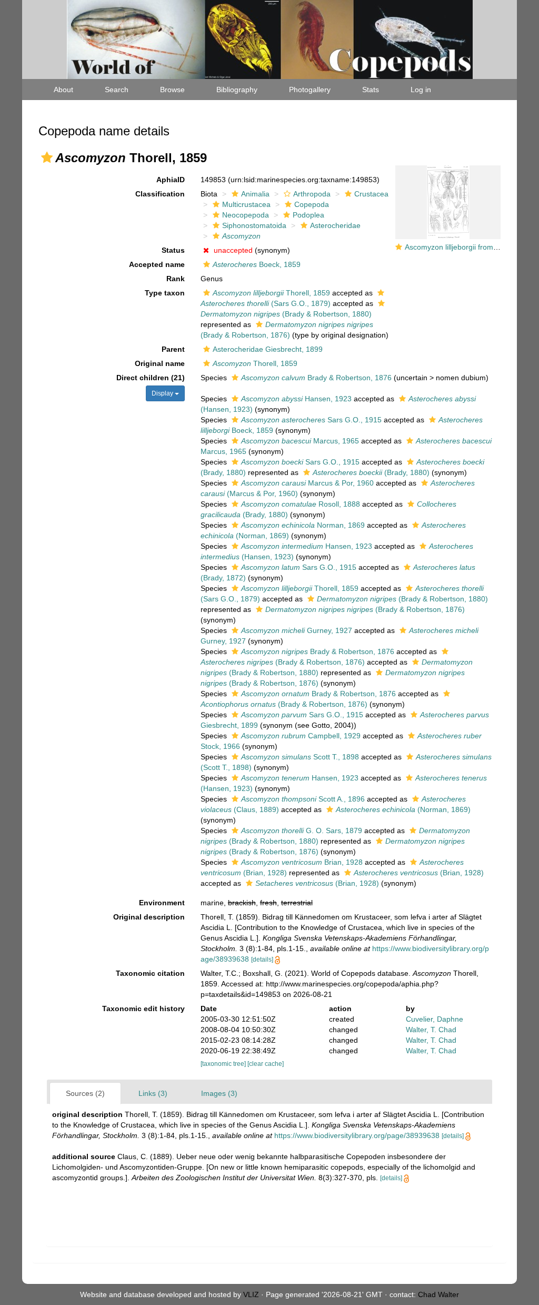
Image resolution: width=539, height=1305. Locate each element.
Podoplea (308, 215)
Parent (173, 349)
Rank (175, 278)
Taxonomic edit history (143, 1008)
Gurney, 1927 (296, 630)
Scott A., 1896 (303, 799)
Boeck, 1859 (257, 264)
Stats (370, 89)
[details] (262, 959)
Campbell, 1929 (301, 735)
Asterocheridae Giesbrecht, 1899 (268, 349)
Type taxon (165, 293)
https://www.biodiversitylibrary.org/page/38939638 (357, 1135)
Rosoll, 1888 (300, 504)
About (63, 89)
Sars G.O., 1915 (311, 420)
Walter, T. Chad (431, 1029)
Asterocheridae (335, 225)
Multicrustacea (246, 204)
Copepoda (311, 204)
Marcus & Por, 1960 (307, 483)
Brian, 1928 (302, 862)
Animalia (255, 194)
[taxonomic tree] (224, 1063)
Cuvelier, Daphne (434, 1019)
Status (173, 250)
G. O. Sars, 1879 (301, 830)
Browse (172, 89)
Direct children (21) (150, 377)
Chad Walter (438, 1294)
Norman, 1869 (303, 525)
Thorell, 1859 (271, 293)
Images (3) (219, 1093)
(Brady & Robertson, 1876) (365, 609)
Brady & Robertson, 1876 (316, 377)
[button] (46, 157)
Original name (160, 363)
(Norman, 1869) (403, 809)
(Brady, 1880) (371, 472)
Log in (421, 89)
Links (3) (152, 1093)
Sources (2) (85, 1093)
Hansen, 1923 (296, 398)
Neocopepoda (245, 215)
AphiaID (170, 179)
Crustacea (371, 194)
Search (116, 89)
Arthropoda (312, 194)
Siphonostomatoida (254, 225)
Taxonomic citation (150, 973)
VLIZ (251, 1294)
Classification (160, 194)
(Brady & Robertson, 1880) (402, 599)
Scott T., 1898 (300, 757)
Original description (149, 917)
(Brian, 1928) (419, 872)
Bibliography (236, 89)
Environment (162, 902)
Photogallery (310, 89)
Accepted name (157, 264)
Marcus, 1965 (300, 441)
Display (163, 393)
